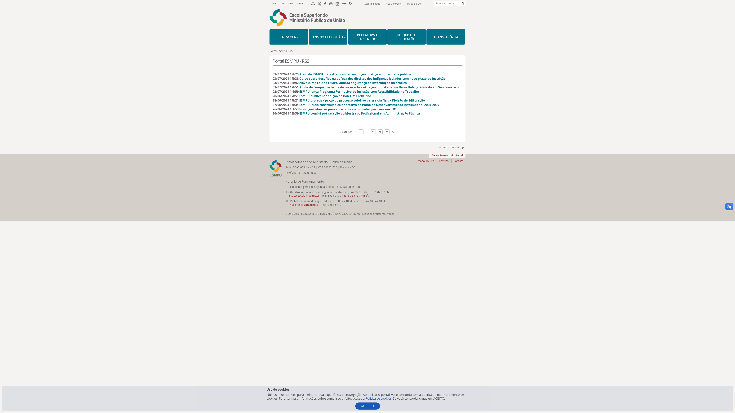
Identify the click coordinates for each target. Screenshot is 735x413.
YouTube (312, 4)
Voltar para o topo (454, 147)
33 (387, 132)
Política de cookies (378, 398)
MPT (282, 3)
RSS (351, 4)
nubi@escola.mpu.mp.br (304, 204)
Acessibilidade (372, 3)
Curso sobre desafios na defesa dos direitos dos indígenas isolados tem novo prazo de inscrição (372, 78)
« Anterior (346, 132)
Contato (458, 161)
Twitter (319, 4)
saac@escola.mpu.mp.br (304, 195)
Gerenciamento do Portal (447, 155)
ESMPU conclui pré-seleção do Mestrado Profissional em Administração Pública (359, 113)
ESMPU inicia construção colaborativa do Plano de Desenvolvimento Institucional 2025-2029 (369, 105)
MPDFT (301, 3)
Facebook (325, 4)
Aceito (367, 406)
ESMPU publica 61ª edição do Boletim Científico (335, 96)
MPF (273, 3)
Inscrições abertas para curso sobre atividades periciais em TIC (347, 109)
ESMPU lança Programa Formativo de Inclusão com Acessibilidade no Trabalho (359, 91)
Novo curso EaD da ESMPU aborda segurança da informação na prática (353, 83)
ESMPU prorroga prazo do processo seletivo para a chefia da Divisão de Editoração (362, 100)
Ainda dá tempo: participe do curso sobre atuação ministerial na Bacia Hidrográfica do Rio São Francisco (379, 87)
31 (373, 132)
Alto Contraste (394, 3)
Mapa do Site (414, 3)
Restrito (444, 161)
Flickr (345, 4)
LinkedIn (338, 4)
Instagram (332, 4)
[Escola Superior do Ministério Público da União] (368, 18)
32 (380, 132)
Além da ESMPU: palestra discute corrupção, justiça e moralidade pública (355, 74)
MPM (290, 3)
